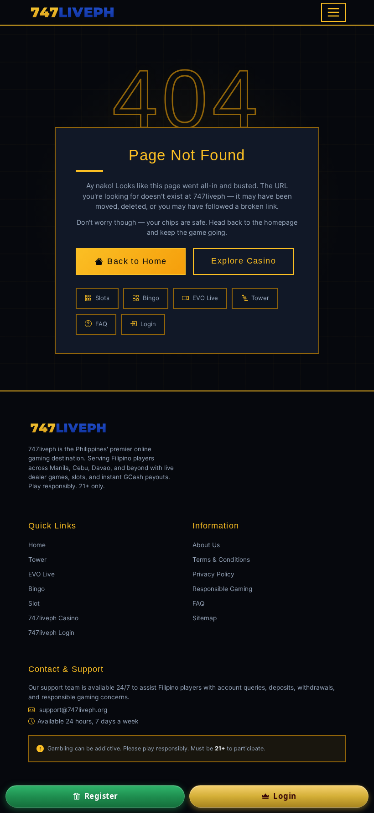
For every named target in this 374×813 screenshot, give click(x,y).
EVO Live (205, 297)
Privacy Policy (213, 574)
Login (148, 323)
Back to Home (136, 261)
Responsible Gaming (222, 588)
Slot (34, 603)
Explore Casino (243, 260)
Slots (102, 297)
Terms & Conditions (221, 559)
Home (37, 545)
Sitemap (204, 618)
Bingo (151, 297)
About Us (206, 545)
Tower (260, 297)
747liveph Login (51, 632)
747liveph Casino (53, 618)
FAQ (101, 323)
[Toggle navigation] (333, 12)
